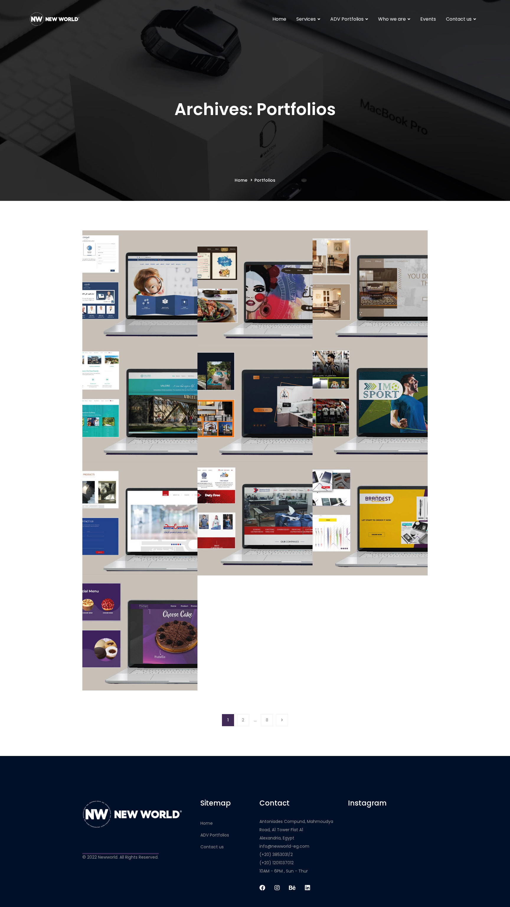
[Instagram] (277, 887)
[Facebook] (262, 887)
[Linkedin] (307, 887)
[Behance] (292, 887)
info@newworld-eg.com (284, 846)
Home (241, 180)
